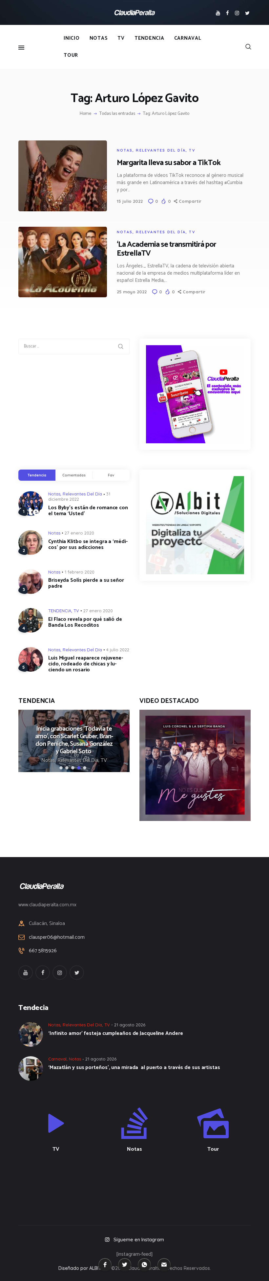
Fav (111, 475)
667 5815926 (43, 951)
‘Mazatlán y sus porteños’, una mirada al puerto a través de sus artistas (134, 1068)
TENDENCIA (59, 610)
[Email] (164, 1264)
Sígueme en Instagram (139, 1239)
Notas (125, 150)
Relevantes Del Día (161, 150)
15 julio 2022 (130, 201)
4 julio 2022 (117, 649)
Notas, (49, 760)
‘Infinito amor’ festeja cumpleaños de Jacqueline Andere (116, 1034)
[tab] (36, 475)
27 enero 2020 (79, 533)
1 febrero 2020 (79, 572)
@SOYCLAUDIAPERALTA (140, 1184)
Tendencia (37, 475)
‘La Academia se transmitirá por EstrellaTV (166, 249)
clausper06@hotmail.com (57, 937)
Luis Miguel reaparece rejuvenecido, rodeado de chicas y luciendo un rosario (85, 664)
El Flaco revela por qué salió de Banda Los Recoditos (85, 622)
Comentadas (74, 475)
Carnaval (57, 1058)
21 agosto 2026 (129, 1024)
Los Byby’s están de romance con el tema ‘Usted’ (88, 511)
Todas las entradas (117, 113)
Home (85, 114)
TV (192, 150)
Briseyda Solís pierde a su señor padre (86, 583)
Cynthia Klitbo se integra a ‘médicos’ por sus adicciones (88, 545)
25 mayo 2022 (132, 291)
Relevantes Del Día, (79, 760)
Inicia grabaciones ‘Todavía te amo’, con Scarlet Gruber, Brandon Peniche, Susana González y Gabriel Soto (74, 740)
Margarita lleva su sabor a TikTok (168, 162)
